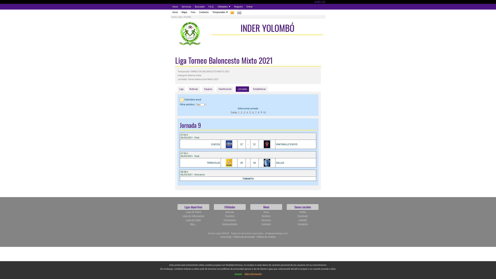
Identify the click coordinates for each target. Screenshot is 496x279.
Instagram (302, 224)
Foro (193, 12)
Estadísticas (259, 89)
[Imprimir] (239, 12)
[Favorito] (232, 12)
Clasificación (225, 89)
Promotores (230, 220)
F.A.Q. (211, 6)
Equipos (208, 89)
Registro (238, 6)
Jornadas (187, 17)
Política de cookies (266, 236)
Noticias (193, 89)
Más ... (193, 224)
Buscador (200, 6)
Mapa (184, 12)
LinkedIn (302, 220)
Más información (253, 274)
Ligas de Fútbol (193, 212)
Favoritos (230, 216)
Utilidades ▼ (224, 6)
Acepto (238, 274)
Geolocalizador (229, 224)
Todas (233, 112)
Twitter (302, 212)
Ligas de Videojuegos (193, 216)
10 (264, 112)
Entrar (250, 6)
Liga (180, 17)
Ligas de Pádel (193, 220)
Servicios (186, 6)
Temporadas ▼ (220, 12)
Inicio (175, 6)
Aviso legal (225, 236)
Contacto (204, 12)
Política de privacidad (244, 236)
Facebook (303, 216)
